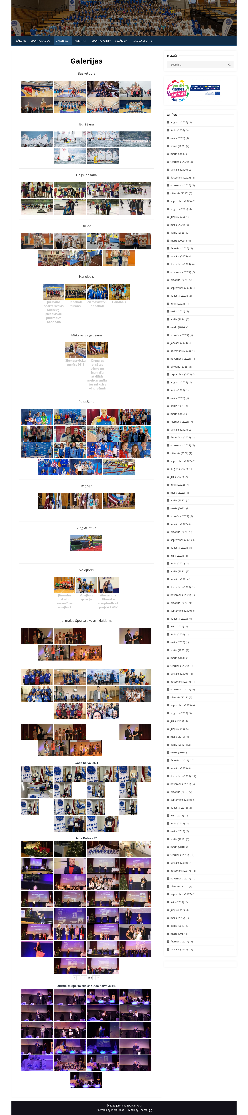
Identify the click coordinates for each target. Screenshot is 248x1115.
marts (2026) (178, 154)
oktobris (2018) (179, 792)
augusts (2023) (179, 382)
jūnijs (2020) (177, 634)
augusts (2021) (179, 547)
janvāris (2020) (179, 673)
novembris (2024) (180, 272)
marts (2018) (178, 847)
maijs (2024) (177, 311)
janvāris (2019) (179, 768)
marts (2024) (178, 327)
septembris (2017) (181, 894)
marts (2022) (178, 508)
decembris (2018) (180, 776)
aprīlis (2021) (177, 571)
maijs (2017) (177, 918)
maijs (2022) (177, 492)
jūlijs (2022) (177, 477)
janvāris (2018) (179, 862)
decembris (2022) (180, 437)
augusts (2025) (179, 209)
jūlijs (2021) (177, 555)
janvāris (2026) (179, 169)
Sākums (21, 40)
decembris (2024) (180, 264)
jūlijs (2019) (177, 721)
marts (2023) (178, 414)
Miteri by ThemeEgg (140, 1110)
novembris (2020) (180, 595)
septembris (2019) (181, 705)
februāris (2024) (179, 335)
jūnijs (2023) (177, 390)
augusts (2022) (179, 469)
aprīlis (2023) (177, 406)
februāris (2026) (179, 162)
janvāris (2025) (179, 256)
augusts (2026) (179, 122)
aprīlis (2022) (177, 500)
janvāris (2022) (179, 524)
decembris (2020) (180, 587)
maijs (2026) (177, 138)
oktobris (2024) (179, 280)
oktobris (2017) (179, 886)
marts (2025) (178, 240)
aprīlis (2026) (177, 146)
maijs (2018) (177, 831)
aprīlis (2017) (177, 925)
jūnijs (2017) (177, 910)
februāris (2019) (179, 760)
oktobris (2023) (179, 366)
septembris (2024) (181, 288)
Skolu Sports (142, 40)
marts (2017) (178, 933)
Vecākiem (121, 40)
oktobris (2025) (179, 193)
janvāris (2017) (179, 949)
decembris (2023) (180, 351)
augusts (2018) (179, 807)
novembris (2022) (180, 445)
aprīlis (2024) (177, 319)
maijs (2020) (177, 642)
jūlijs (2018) (177, 815)
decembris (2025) (180, 177)
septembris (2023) (181, 374)
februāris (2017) (179, 941)
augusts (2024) (179, 295)
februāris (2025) (179, 248)
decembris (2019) (180, 681)
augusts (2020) (179, 618)
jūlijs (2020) (177, 626)
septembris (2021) (181, 540)
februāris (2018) (179, 855)
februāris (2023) (179, 421)
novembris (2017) (180, 878)
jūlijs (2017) (177, 902)
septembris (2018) (181, 799)
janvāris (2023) (179, 429)
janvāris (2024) (179, 343)
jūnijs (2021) (177, 563)
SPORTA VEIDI (100, 40)
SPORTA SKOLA (40, 40)
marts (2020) (178, 658)
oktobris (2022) (179, 453)
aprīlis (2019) (177, 744)
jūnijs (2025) (177, 217)
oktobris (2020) (179, 603)
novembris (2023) (180, 358)
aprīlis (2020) (177, 650)
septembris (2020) (181, 610)
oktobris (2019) (179, 697)
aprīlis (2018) (177, 839)
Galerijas (62, 40)
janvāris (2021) (179, 579)
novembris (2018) (180, 784)
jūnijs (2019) (177, 729)
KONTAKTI (80, 40)
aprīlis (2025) (177, 232)
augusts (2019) (179, 713)
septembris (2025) (181, 201)
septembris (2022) (181, 461)
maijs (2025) (177, 225)
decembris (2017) (180, 870)
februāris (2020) (179, 666)
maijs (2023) (177, 398)
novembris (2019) (180, 689)
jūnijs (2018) (177, 823)
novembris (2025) (180, 185)
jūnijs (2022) (177, 484)
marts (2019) (178, 752)
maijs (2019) (177, 736)
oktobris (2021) (179, 532)
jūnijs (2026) (177, 130)
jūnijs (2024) (177, 303)
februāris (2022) (179, 516)
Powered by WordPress (110, 1110)
